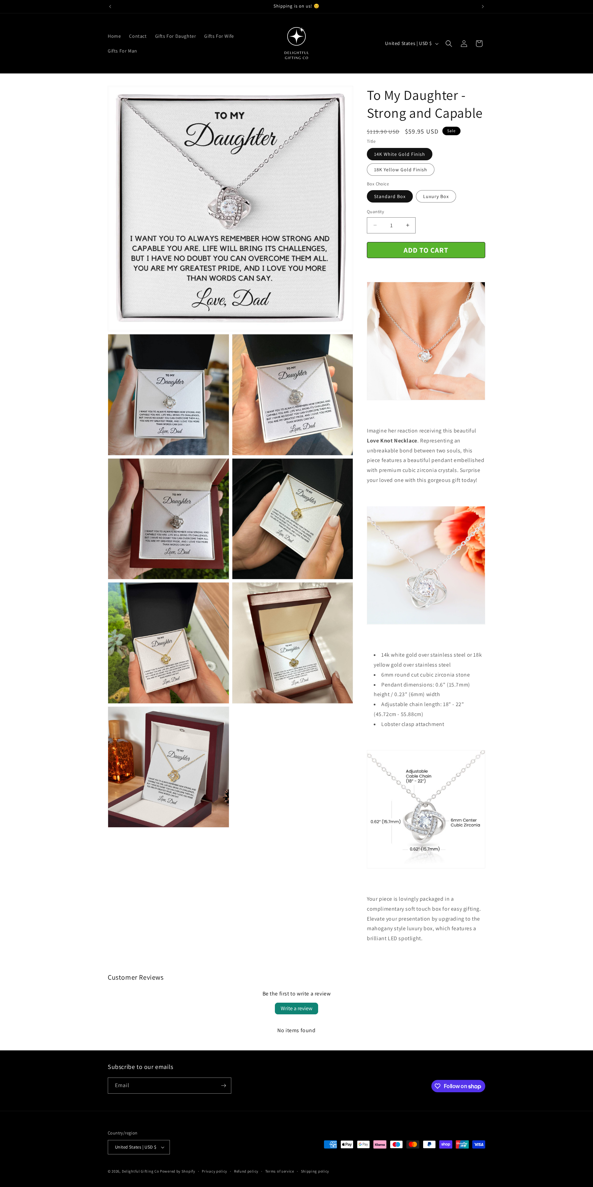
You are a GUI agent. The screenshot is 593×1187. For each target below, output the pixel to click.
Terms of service (279, 1171)
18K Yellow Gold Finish (400, 169)
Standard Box (390, 196)
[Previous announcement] (110, 6)
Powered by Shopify (177, 1171)
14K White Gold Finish (399, 154)
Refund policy (246, 1171)
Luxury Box (436, 196)
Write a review (296, 1008)
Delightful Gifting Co (140, 1171)
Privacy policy (214, 1171)
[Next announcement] (482, 6)
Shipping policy (315, 1171)
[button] (448, 43)
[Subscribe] (223, 1085)
